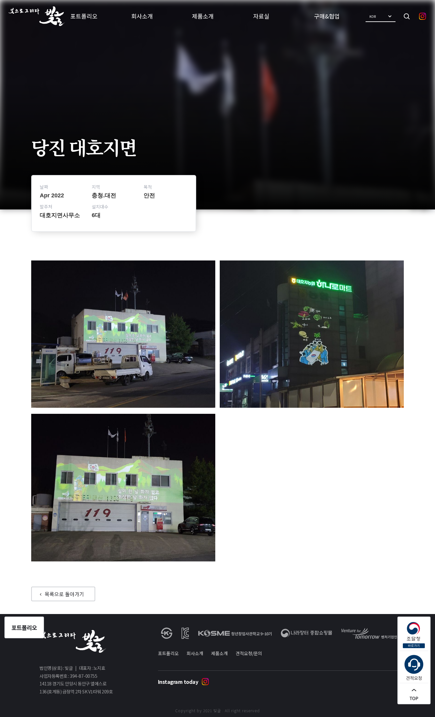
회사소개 (142, 16)
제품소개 (203, 16)
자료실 (261, 16)
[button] (381, 16)
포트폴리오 (83, 16)
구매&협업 (327, 16)
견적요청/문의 (249, 653)
